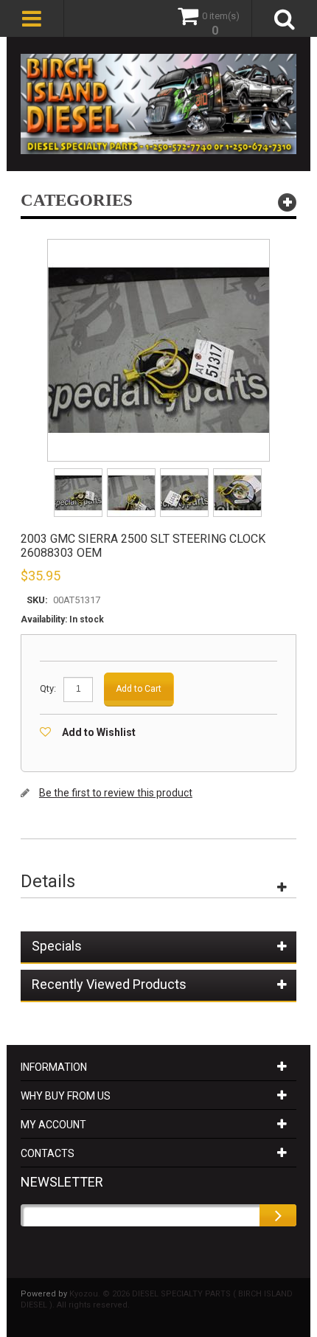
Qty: (48, 688)
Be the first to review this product (115, 793)
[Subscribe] (277, 1215)
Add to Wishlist (99, 732)
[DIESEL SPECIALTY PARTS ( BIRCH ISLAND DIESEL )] (158, 104)
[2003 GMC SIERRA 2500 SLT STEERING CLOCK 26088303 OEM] (79, 473)
